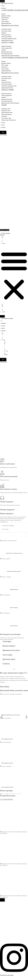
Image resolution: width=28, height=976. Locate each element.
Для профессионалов (7, 3)
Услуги (3, 122)
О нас (2, 6)
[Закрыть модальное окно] (2, 900)
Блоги (3, 125)
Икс (3, 132)
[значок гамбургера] (2, 1)
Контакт (3, 127)
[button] (14, 275)
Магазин (3, 8)
